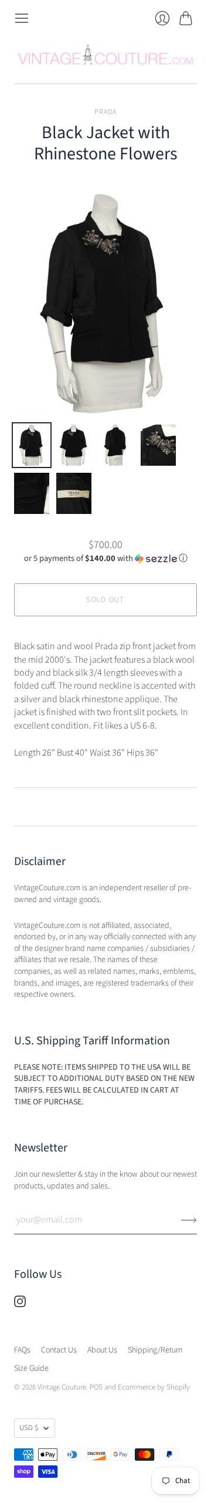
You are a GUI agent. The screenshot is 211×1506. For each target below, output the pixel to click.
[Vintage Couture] (105, 55)
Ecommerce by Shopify (154, 1387)
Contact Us (59, 1350)
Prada (105, 112)
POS (96, 1387)
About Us (102, 1350)
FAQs (22, 1350)
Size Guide (31, 1368)
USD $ (28, 1427)
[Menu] (21, 18)
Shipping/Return (155, 1350)
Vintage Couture (62, 1387)
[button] (106, 558)
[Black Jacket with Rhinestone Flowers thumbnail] (31, 445)
